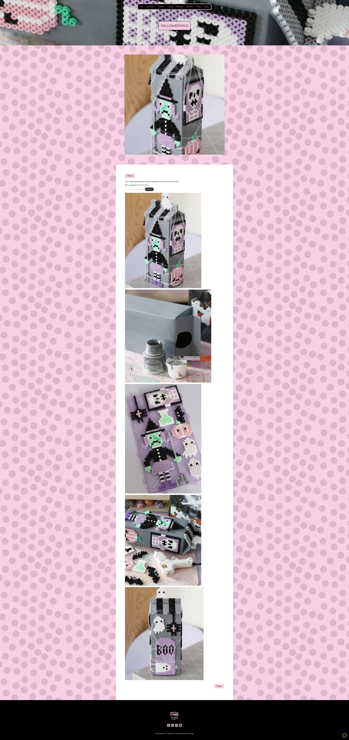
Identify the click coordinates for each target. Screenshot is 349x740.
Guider (206, 7)
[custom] (176, 725)
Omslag (170, 7)
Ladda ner (149, 189)
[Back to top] (344, 735)
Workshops (189, 7)
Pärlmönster (150, 7)
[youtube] (180, 725)
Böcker (199, 7)
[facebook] (168, 725)
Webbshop (179, 7)
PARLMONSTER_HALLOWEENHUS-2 (134, 189)
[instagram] (172, 725)
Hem (141, 7)
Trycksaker (161, 7)
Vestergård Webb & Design (184, 734)
